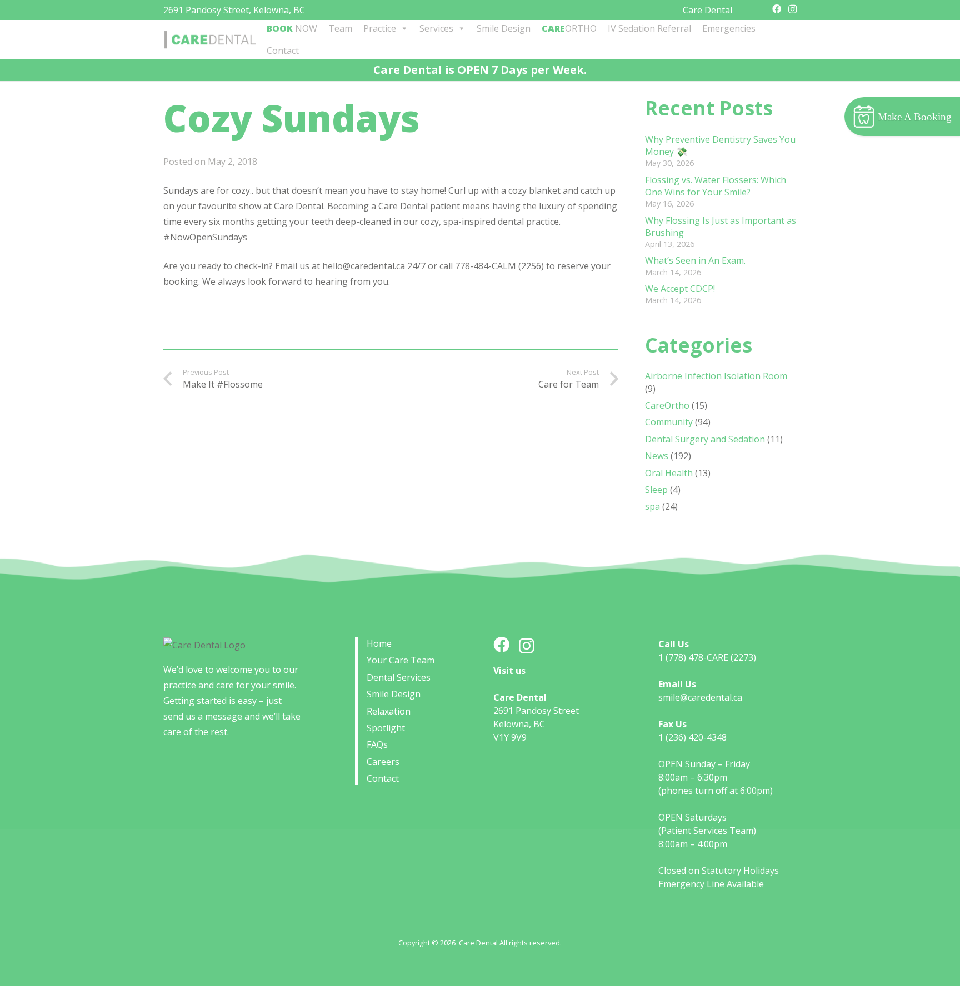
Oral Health (669, 473)
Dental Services (399, 677)
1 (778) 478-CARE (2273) (707, 657)
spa (652, 506)
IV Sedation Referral (649, 28)
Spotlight (386, 728)
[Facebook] (776, 8)
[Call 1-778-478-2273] (748, 8)
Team (340, 28)
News (656, 456)
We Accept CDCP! (680, 289)
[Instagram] (792, 9)
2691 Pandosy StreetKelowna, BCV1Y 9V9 (536, 724)
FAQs (377, 744)
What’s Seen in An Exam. (695, 260)
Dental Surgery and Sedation (705, 439)
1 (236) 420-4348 (692, 737)
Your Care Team (400, 660)
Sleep (656, 490)
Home (379, 643)
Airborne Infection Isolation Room (716, 376)
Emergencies (729, 28)
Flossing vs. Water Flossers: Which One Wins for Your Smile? (715, 186)
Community (669, 422)
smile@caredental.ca (700, 697)
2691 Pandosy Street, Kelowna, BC (234, 10)
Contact (283, 50)
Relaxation (389, 711)
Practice (379, 28)
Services (436, 28)
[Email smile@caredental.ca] (761, 8)
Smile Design (504, 28)
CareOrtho (667, 405)
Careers (383, 762)
